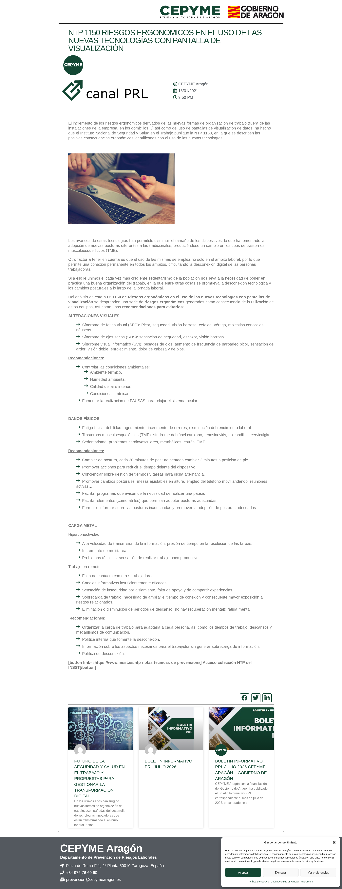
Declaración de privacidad (285, 881)
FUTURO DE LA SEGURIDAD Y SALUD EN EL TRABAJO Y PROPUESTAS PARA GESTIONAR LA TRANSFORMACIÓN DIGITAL (99, 778)
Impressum (307, 881)
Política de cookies (259, 881)
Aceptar (243, 872)
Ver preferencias (318, 872)
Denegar (280, 872)
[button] (334, 842)
